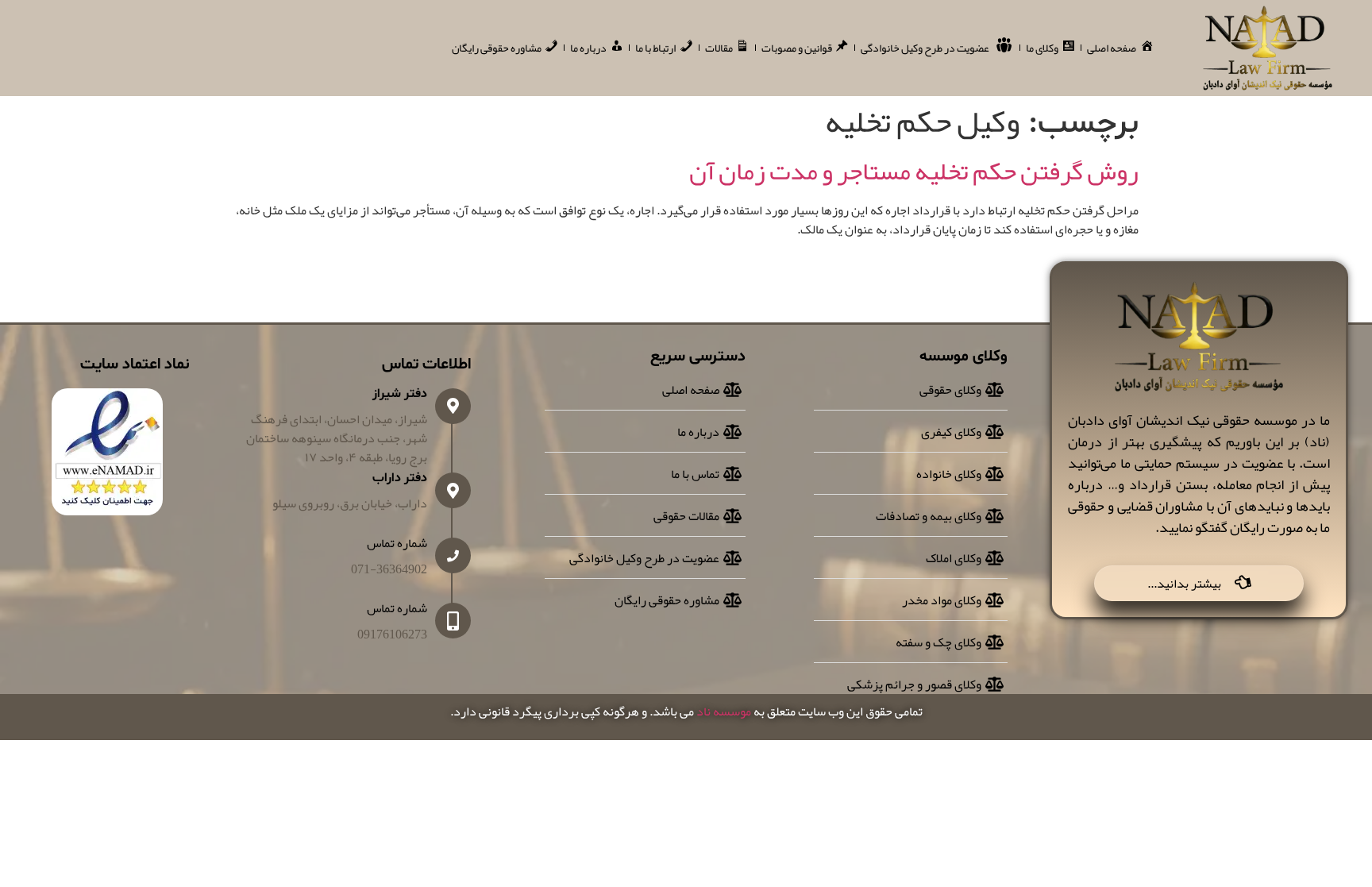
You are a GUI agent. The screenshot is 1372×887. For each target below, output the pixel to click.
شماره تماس (397, 543)
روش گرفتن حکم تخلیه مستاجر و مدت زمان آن (914, 171)
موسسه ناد (723, 711)
